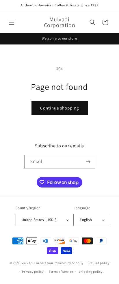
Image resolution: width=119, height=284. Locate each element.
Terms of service (61, 272)
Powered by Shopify (68, 263)
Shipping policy (91, 272)
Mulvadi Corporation (37, 263)
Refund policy (99, 263)
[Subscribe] (88, 161)
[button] (11, 22)
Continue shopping (59, 108)
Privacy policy (32, 272)
